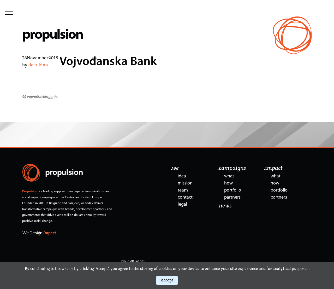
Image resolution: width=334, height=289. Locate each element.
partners (232, 197)
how (228, 183)
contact (185, 197)
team (183, 190)
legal (182, 204)
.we (175, 168)
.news (224, 206)
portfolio (232, 190)
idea (182, 176)
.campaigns (231, 168)
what (229, 176)
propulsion (52, 35)
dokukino (38, 65)
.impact (273, 168)
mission (185, 183)
